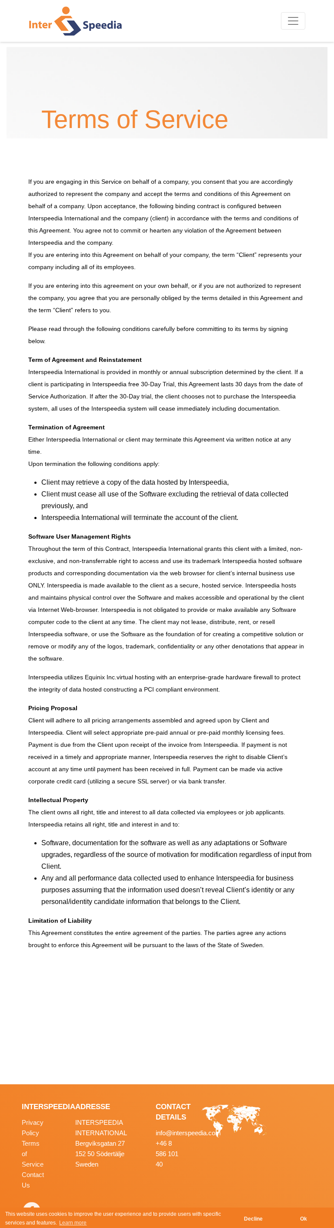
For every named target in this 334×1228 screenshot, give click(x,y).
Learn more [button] (73, 1223)
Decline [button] (253, 1219)
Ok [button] (303, 1219)
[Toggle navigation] (293, 21)
